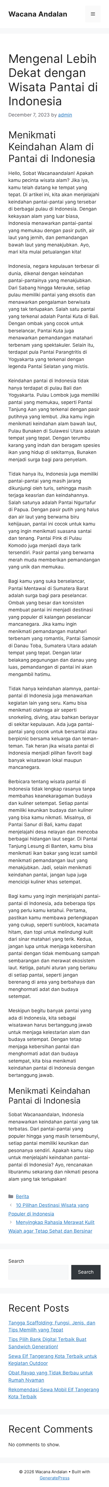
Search (16, 1261)
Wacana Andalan (37, 14)
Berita (22, 1196)
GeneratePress (55, 1478)
